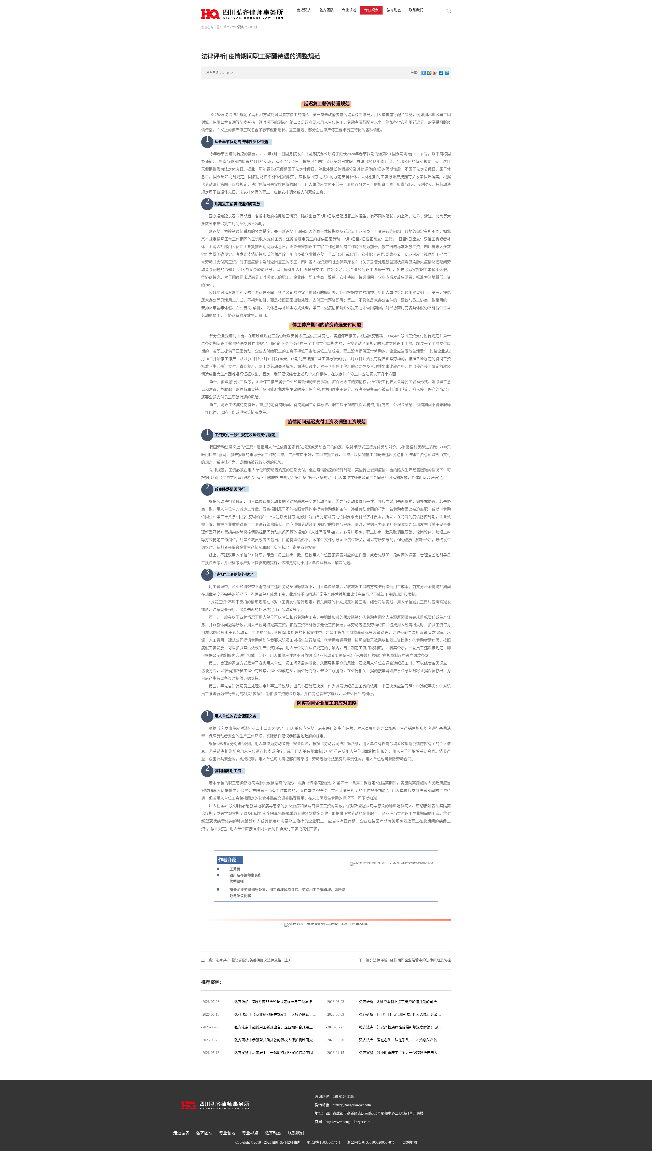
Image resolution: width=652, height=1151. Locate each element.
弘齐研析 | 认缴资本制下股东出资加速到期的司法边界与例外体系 (410, 1002)
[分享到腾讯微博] (447, 73)
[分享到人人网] (441, 73)
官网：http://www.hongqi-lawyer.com (342, 1122)
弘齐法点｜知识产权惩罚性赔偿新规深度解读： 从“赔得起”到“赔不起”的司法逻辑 (423, 1027)
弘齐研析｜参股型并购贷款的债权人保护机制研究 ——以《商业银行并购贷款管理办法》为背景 (309, 1040)
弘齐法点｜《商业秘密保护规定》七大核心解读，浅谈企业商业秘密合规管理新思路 (300, 1014)
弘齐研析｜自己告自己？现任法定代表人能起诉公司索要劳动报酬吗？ (414, 1014)
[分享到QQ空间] (429, 73)
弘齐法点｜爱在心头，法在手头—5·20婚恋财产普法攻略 (403, 1040)
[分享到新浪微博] (435, 73)
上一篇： (246, 960)
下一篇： (405, 960)
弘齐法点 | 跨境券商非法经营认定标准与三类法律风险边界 (280, 1002)
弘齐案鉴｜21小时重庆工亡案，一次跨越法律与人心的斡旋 (405, 1053)
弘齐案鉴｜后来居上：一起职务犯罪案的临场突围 (273, 1053)
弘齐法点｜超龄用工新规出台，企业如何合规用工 (273, 1027)
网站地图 (409, 1142)
